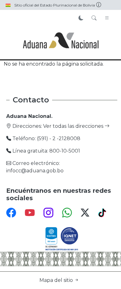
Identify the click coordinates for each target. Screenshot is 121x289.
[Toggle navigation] (107, 18)
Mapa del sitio (56, 280)
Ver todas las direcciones (74, 126)
